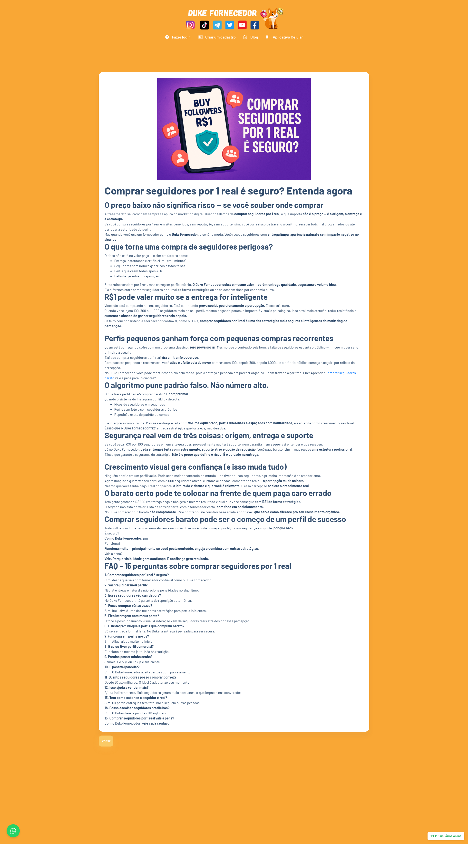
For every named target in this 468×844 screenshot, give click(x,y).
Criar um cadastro (220, 37)
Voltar (106, 741)
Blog (254, 37)
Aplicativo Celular (288, 37)
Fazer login (181, 37)
